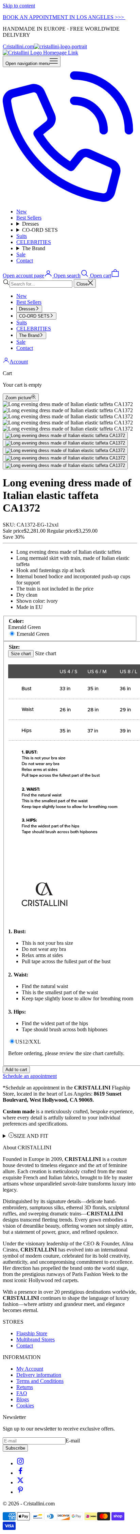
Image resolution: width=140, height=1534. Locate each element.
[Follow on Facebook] (20, 1473)
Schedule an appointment (30, 1076)
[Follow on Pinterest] (20, 1492)
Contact (24, 260)
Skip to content (19, 6)
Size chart (21, 653)
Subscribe (15, 1448)
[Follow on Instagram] (20, 1463)
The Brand (33, 248)
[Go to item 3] (65, 450)
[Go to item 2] (65, 443)
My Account (29, 1369)
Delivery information (38, 1375)
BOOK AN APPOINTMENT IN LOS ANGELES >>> (64, 17)
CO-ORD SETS (40, 230)
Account (19, 362)
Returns (24, 1387)
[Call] (70, 200)
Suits (21, 236)
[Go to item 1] (65, 435)
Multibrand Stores (35, 1339)
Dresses (30, 224)
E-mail (73, 1440)
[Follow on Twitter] (20, 1482)
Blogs (22, 1399)
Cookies (25, 1405)
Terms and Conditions (40, 1381)
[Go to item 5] (65, 465)
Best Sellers (28, 218)
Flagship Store (31, 1333)
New (21, 211)
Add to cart (16, 1069)
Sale (20, 254)
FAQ (21, 1393)
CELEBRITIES (33, 242)
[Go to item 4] (65, 458)
